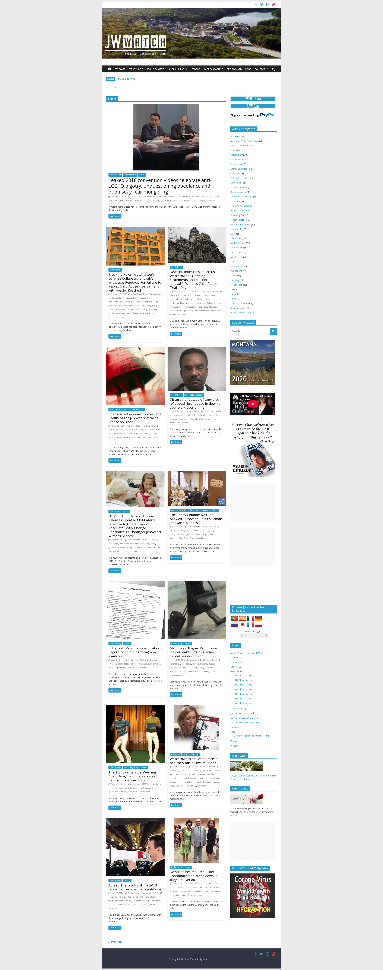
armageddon (200, 196)
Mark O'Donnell (137, 294)
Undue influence (136, 409)
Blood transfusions (118, 409)
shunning (201, 200)
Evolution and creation (241, 205)
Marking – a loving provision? (132, 78)
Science (234, 275)
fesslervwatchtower (178, 303)
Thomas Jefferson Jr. (185, 310)
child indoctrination (202, 295)
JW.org (233, 233)
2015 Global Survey (242, 694)
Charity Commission (240, 168)
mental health (212, 774)
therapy (215, 782)
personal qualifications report (121, 667)
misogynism (175, 534)
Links (248, 69)
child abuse (113, 200)
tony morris (134, 791)
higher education (153, 901)
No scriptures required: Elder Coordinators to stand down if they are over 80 (193, 875)
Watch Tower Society (207, 419)
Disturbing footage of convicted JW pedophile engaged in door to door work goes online (195, 403)
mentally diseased (190, 778)
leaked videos (185, 200)
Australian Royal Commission (244, 140)
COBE (214, 883)
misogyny (205, 534)
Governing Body (131, 767)
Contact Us (261, 69)
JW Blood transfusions (123, 437)
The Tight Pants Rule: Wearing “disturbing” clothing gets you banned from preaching (132, 776)
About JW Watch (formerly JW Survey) (248, 653)
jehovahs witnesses (170, 200)
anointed (119, 897)
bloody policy (138, 429)
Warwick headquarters (241, 312)
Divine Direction (238, 187)
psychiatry (215, 778)
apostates (174, 770)
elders (143, 200)
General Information (193, 395)
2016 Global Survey (242, 698)
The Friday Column (210, 510)
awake (182, 770)
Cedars (134, 196)
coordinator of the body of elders (184, 887)
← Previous (115, 942)
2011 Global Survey (242, 675)
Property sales (237, 266)
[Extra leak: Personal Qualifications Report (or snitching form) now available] (135, 582)
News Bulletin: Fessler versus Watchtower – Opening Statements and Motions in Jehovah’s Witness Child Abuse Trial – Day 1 (193, 279)
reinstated (138, 904)
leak (150, 664)
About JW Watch (156, 69)
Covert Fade (136, 426)
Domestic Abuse (178, 510)
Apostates (175, 754)
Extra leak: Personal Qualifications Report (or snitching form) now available (135, 652)
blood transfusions (123, 429)
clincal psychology (194, 770)
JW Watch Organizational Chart (245, 722)
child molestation (126, 200)
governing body (153, 200)
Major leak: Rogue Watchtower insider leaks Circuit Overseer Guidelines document (194, 652)
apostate (128, 897)
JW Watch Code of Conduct (243, 713)
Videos (196, 69)
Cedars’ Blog (136, 69)
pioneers (190, 671)
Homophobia (130, 174)
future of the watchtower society (144, 302)
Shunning (234, 280)
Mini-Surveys (236, 256)
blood (111, 429)
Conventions (236, 182)
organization (133, 309)
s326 (137, 667)
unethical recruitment (187, 786)
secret (197, 671)
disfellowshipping (115, 302)
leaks (194, 200)
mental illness (175, 778)
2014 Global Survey (242, 689)
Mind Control (236, 252)
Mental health (237, 247)
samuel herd (187, 895)
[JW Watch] (191, 9)
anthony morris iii (185, 196)
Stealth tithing (237, 284)
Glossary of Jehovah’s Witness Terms (251, 735)
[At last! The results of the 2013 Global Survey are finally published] (135, 820)
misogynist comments (190, 534)
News (142, 174)
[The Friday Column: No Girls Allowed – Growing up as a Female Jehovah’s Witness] (197, 472)
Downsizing (236, 201)
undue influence (137, 313)
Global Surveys (178, 69)
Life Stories (193, 510)
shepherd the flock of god (199, 782)
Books (233, 150)
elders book (214, 770)
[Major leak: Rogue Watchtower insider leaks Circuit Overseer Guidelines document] (197, 582)
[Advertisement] (252, 503)
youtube (184, 422)
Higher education (238, 219)
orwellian (157, 664)
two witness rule (122, 313)
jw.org (154, 305)
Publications (236, 270)
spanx (111, 791)
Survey (127, 880)
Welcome (120, 69)
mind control (204, 778)
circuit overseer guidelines (203, 664)
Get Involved (234, 69)
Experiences (236, 662)
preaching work (176, 419)
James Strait (197, 766)
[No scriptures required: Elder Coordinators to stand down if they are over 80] (196, 820)
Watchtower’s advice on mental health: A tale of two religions (194, 760)
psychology (175, 782)
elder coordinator (207, 887)
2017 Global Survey (242, 703)
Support (195, 754)
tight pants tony (121, 791)
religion (184, 782)
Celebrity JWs (236, 164)
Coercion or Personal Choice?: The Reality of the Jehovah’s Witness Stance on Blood (134, 418)
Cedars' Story (236, 159)
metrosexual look (148, 788)
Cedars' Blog (115, 174)
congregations (176, 667)
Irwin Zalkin (128, 305)
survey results (149, 904)
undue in (173, 786)
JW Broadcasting (213, 69)
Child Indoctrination (239, 178)
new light (129, 547)
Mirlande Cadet (140, 437)
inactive (111, 904)
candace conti (114, 298)
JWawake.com (237, 727)
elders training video (178, 774)
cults (137, 200)
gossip (127, 664)
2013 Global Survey (242, 684)
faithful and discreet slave (204, 299)
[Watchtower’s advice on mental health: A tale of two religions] (196, 707)
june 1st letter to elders (212, 891)
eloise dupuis (142, 433)
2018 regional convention (166, 196)
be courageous (213, 196)
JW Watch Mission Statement (244, 717)
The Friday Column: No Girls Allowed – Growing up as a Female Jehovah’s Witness (196, 518)
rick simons (202, 307)
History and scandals (240, 224)
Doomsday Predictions (241, 196)
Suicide (233, 289)
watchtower (211, 200)
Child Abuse (115, 270)
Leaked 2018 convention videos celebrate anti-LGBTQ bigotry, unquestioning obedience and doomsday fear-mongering (159, 186)
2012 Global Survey (242, 680)
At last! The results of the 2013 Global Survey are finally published (135, 887)
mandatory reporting (117, 309)
